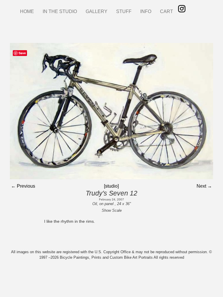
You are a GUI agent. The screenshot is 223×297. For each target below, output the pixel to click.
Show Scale (112, 210)
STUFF (124, 11)
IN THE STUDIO (60, 11)
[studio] (111, 186)
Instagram (181, 8)
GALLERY (96, 11)
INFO (145, 11)
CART (166, 11)
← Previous (23, 186)
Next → (204, 186)
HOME (27, 11)
